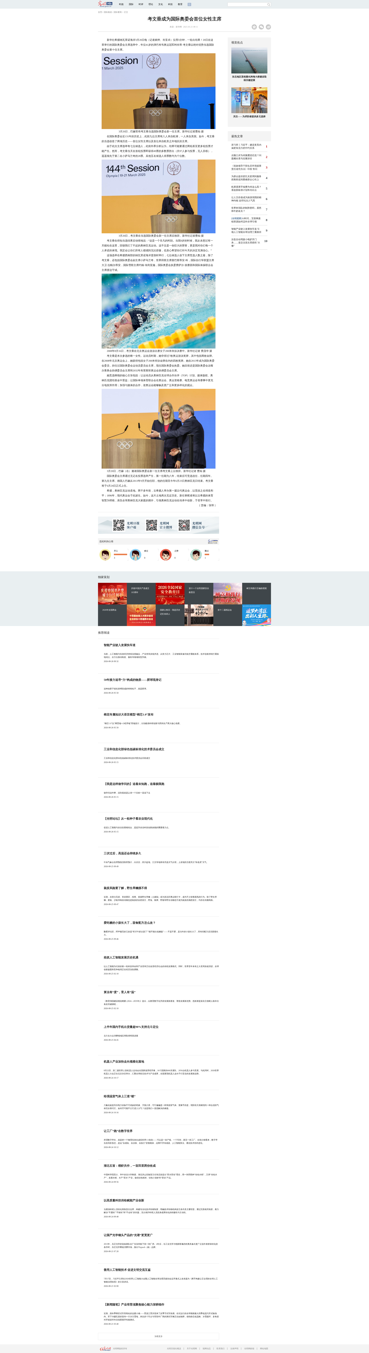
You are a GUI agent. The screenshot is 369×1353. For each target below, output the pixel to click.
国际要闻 (118, 12)
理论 (150, 4)
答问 (255, 169)
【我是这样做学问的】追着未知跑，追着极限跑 (134, 783)
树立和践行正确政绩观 (256, 588)
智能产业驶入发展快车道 (244, 229)
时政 (121, 4)
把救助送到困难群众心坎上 (245, 179)
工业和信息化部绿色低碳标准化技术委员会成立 (134, 749)
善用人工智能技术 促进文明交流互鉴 (127, 1269)
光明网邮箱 (249, 1349)
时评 (141, 4)
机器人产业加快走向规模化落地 (124, 1061)
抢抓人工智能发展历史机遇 (121, 957)
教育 (180, 4)
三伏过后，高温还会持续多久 (122, 853)
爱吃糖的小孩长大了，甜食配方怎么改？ (130, 922)
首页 (100, 12)
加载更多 (159, 1336)
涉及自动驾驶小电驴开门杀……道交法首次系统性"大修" (245, 242)
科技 (170, 4)
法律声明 (234, 1349)
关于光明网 (192, 1349)
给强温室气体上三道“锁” (119, 1096)
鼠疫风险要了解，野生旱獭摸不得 (125, 888)
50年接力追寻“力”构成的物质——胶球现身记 (132, 679)
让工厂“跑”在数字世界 (118, 1131)
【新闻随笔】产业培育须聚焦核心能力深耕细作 (134, 1304)
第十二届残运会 (225, 610)
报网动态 (207, 1349)
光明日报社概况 (174, 1349)
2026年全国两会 (109, 610)
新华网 (179, 27)
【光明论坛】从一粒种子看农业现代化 (128, 818)
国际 (131, 4)
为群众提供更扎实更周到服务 (246, 176)
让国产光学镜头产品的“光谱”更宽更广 (128, 1235)
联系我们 (220, 1349)
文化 (160, 4)
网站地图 (264, 1349)
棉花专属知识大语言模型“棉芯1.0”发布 (129, 714)
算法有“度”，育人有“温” (119, 992)
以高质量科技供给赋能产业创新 (124, 1200)
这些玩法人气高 (247, 200)
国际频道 (108, 12)
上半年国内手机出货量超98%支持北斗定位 (131, 1026)
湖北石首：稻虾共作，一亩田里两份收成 (130, 1165)
